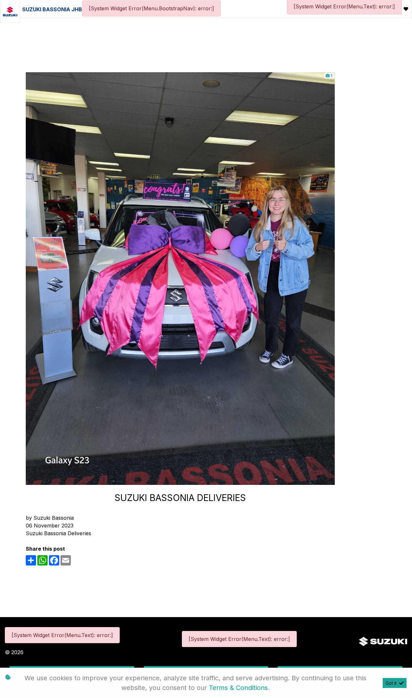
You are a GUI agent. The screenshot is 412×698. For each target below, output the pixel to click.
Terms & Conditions (238, 688)
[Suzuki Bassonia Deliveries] (180, 278)
